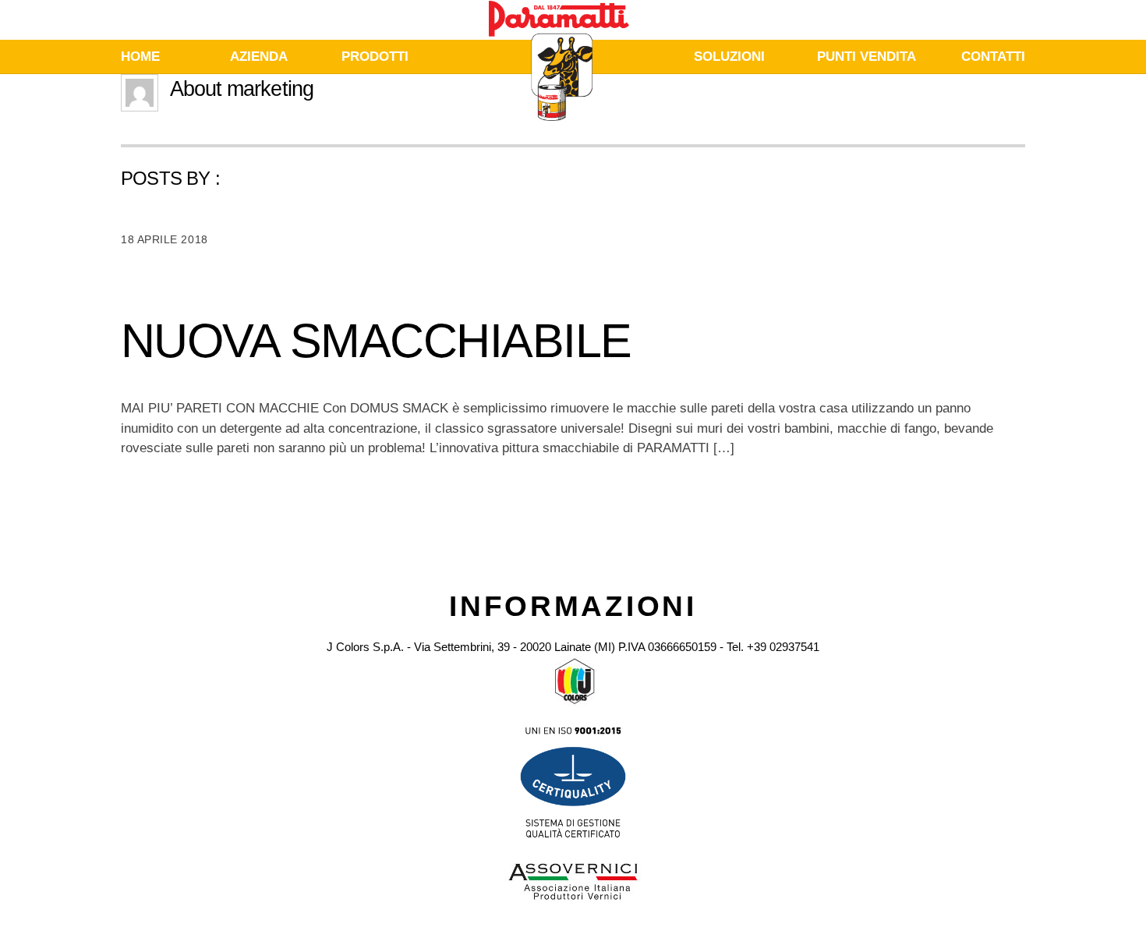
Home (140, 56)
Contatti (993, 56)
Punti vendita (866, 56)
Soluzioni (729, 56)
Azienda (259, 56)
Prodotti (375, 56)
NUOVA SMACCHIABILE (376, 340)
